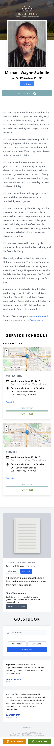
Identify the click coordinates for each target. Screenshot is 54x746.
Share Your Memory (16, 606)
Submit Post (27, 649)
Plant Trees (26, 414)
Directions (27, 408)
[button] (27, 356)
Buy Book (26, 571)
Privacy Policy (20, 735)
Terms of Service (34, 735)
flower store (36, 320)
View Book (12, 571)
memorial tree (38, 316)
